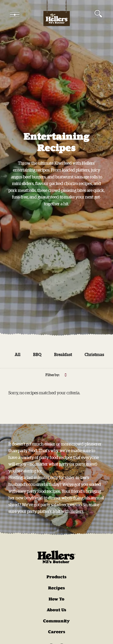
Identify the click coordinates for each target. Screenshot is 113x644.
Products (56, 576)
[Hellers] (56, 15)
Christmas (94, 354)
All (17, 354)
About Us (56, 609)
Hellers (76, 511)
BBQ (37, 354)
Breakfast (63, 354)
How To (56, 599)
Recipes (56, 587)
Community (56, 620)
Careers (56, 631)
